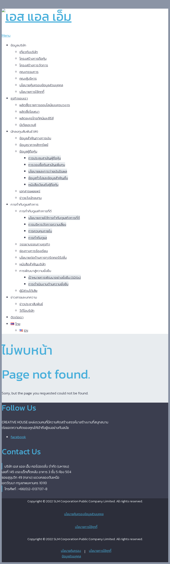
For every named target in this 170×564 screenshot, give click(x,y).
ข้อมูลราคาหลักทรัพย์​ (33, 144)
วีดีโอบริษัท (26, 310)
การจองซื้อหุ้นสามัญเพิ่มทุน (46, 164)
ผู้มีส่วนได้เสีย (28, 290)
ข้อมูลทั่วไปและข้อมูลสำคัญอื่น (48, 177)
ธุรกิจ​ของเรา (19, 98)
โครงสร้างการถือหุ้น (32, 58)
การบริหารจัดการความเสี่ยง (47, 224)
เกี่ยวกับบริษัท (28, 51)
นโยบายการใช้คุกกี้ (31, 91)
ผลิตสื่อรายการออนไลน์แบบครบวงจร (44, 104)
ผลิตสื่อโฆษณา (29, 111)
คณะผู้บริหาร (28, 78)
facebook (18, 437)
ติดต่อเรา (17, 317)
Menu (6, 35)
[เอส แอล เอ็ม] (36, 16)
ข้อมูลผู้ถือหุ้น (28, 151)
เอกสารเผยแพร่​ (29, 191)
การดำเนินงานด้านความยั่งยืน (48, 284)
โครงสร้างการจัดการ (33, 65)
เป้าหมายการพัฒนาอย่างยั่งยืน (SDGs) (54, 277)
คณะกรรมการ (29, 71)
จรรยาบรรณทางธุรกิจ (34, 244)
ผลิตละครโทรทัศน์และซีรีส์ (36, 118)
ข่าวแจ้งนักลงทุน (30, 197)
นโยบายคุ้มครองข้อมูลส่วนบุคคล (41, 85)
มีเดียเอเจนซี (27, 124)
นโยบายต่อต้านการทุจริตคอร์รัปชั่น (43, 257)
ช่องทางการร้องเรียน (33, 250)
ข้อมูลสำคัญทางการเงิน (35, 138)
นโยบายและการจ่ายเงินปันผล (47, 171)
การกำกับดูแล (37, 237)
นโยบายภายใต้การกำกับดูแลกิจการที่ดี (54, 217)
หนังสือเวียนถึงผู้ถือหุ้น (43, 184)
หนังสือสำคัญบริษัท (32, 264)
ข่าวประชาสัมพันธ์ (31, 303)
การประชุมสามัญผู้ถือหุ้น (44, 158)
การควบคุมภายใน (40, 230)
